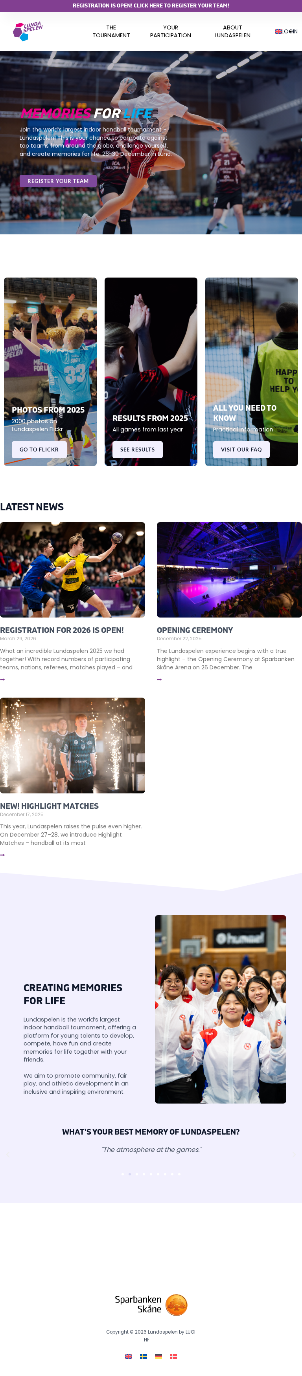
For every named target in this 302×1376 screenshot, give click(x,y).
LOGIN (290, 31)
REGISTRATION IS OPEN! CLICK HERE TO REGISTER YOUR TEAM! (151, 5)
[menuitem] (111, 32)
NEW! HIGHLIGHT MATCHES (49, 806)
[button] (8, 1155)
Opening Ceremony (195, 630)
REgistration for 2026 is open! (62, 630)
